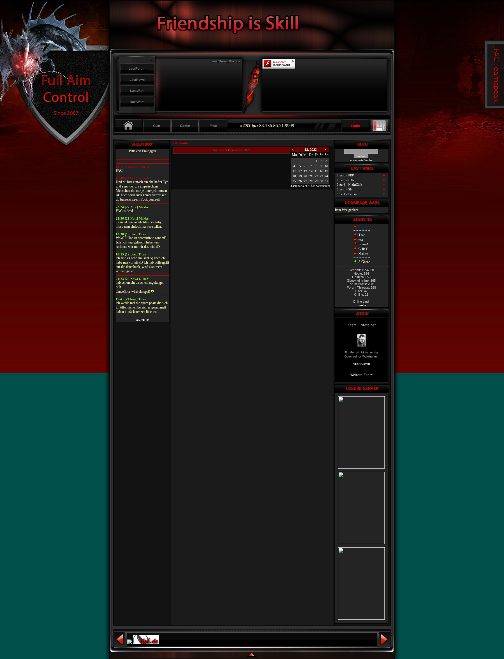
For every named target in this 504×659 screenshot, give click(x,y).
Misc (213, 125)
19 (300, 176)
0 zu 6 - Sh (344, 189)
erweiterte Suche (361, 160)
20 (305, 176)
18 (294, 176)
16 (321, 171)
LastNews (137, 79)
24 (326, 176)
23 (321, 176)
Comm (185, 125)
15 (316, 171)
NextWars (137, 102)
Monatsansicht (320, 185)
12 (300, 171)
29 (316, 181)
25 (294, 181)
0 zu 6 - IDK (345, 180)
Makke (363, 253)
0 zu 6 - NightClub (349, 184)
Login (355, 125)
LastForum (137, 68)
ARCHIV (142, 320)
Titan (361, 234)
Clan (156, 125)
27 (305, 181)
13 (305, 171)
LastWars (137, 90)
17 (326, 171)
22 (316, 176)
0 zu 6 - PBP (345, 175)
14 (311, 171)
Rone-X (363, 244)
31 (326, 181)
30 (321, 181)
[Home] (128, 125)
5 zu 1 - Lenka (347, 194)
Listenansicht (300, 185)
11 (294, 171)
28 (311, 181)
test (360, 239)
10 (326, 166)
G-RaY (363, 248)
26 (300, 181)
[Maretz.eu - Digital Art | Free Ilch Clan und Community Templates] (379, 129)
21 (311, 176)
